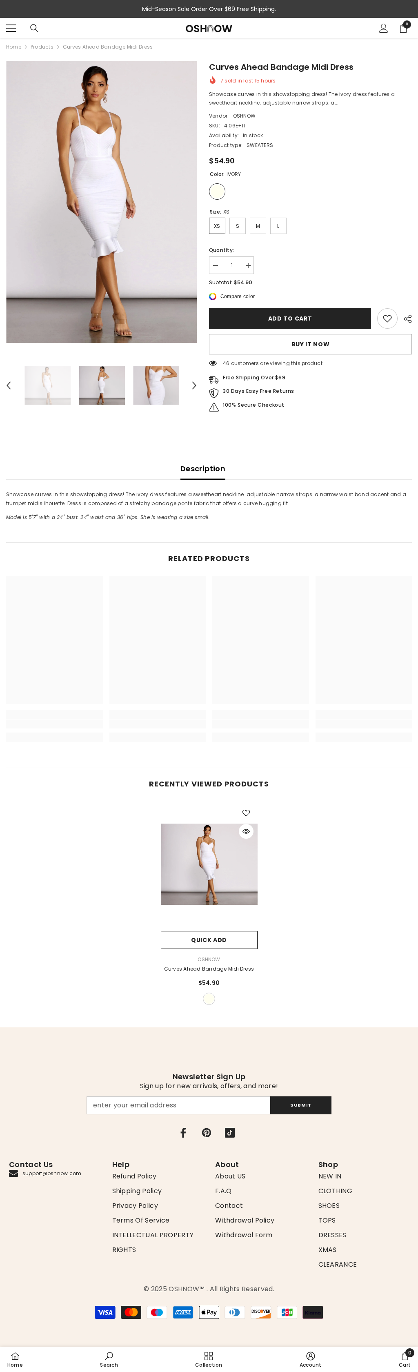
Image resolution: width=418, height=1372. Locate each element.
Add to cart (290, 318)
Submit (300, 1105)
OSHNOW (244, 115)
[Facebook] (183, 1132)
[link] (387, 318)
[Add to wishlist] (246, 812)
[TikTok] (229, 1132)
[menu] (11, 28)
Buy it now (310, 344)
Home (13, 46)
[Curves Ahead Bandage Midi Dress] (209, 864)
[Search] (34, 28)
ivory (209, 999)
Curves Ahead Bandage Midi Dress (209, 968)
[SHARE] (405, 319)
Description (202, 468)
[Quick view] (246, 831)
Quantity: (221, 250)
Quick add (209, 940)
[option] (101, 202)
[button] (8, 385)
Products (42, 46)
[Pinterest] (206, 1132)
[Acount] (383, 28)
